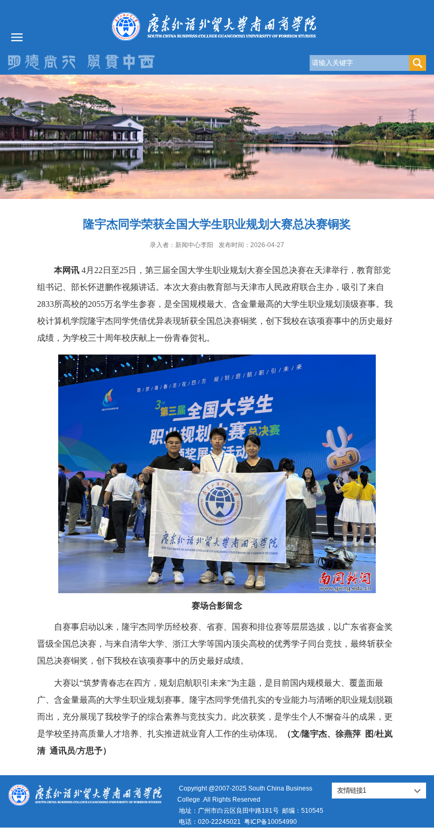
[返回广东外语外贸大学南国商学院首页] (217, 26)
